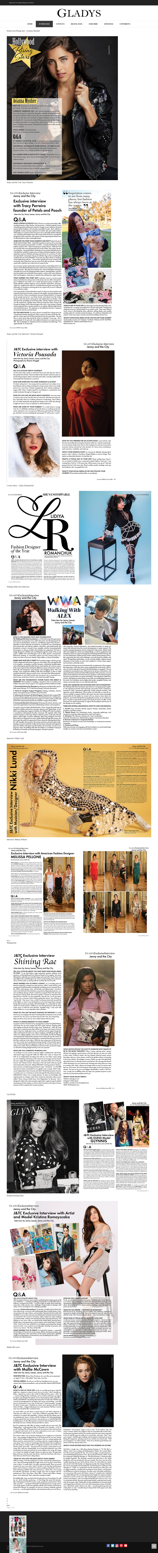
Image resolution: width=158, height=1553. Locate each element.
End (8, 1505)
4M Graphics (20, 1548)
